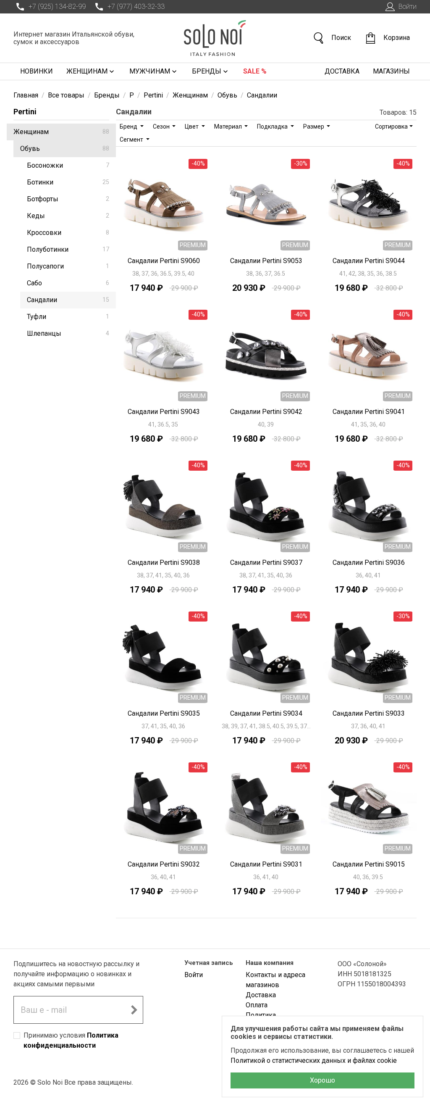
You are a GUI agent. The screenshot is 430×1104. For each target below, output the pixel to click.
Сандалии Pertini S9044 (369, 261)
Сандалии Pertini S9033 (369, 713)
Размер (314, 126)
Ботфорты (68, 199)
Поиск (341, 38)
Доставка (342, 71)
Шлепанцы (68, 333)
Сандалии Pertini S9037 (266, 562)
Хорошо (322, 1080)
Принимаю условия (71, 1040)
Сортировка (391, 126)
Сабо (68, 283)
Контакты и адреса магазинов (275, 980)
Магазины (391, 71)
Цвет (192, 126)
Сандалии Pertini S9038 (164, 562)
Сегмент (132, 139)
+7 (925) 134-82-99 (57, 7)
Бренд (129, 126)
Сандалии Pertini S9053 (266, 261)
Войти (408, 7)
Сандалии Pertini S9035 (164, 713)
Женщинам (87, 71)
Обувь (64, 149)
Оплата (256, 1005)
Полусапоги (68, 266)
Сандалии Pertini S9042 (266, 412)
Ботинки (68, 182)
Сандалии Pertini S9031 (266, 864)
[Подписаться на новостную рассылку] (134, 1010)
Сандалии (68, 300)
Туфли (68, 317)
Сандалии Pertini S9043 (164, 412)
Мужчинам (149, 71)
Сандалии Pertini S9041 (369, 412)
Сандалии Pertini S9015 (369, 864)
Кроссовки (68, 233)
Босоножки (68, 165)
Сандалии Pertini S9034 (266, 713)
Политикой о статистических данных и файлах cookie (314, 1060)
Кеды (68, 216)
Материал (228, 126)
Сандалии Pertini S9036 (369, 562)
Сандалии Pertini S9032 (164, 864)
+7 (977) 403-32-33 (136, 7)
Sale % (255, 71)
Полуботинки (68, 249)
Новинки (36, 71)
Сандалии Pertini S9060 (164, 261)
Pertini (25, 111)
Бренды (206, 71)
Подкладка (273, 126)
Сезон (162, 126)
